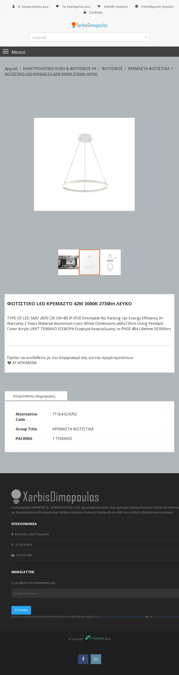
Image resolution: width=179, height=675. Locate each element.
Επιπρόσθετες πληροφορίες (34, 396)
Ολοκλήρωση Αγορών (157, 7)
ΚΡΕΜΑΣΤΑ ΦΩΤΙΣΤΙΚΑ (149, 68)
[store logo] (89, 25)
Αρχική (11, 68)
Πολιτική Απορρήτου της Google (122, 616)
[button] (68, 262)
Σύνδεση (96, 12)
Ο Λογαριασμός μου (33, 7)
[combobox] (89, 37)
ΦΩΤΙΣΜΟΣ (113, 68)
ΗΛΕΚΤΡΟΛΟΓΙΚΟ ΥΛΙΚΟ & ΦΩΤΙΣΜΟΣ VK (60, 68)
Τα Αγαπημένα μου (76, 7)
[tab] (36, 395)
